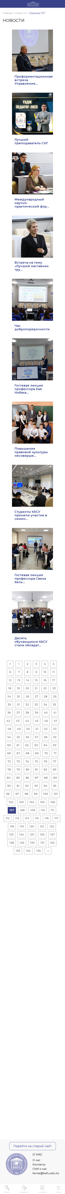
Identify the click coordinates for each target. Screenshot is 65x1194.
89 (55, 777)
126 (42, 834)
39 (36, 712)
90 (9, 785)
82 (45, 769)
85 (18, 777)
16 (45, 680)
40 (46, 712)
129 (22, 842)
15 (36, 680)
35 (54, 704)
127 (52, 834)
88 (46, 777)
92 (27, 785)
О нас (36, 1160)
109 (32, 810)
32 (27, 704)
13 (18, 680)
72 (9, 761)
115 (37, 818)
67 (18, 753)
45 (36, 721)
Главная (8, 13)
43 (18, 721)
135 (38, 850)
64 (45, 745)
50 (28, 729)
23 (54, 688)
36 (9, 712)
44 (27, 721)
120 (32, 826)
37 (18, 712)
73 (18, 761)
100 (45, 794)
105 (42, 802)
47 (55, 721)
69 (37, 753)
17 (53, 680)
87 (36, 777)
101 (56, 794)
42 (8, 721)
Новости (20, 13)
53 (54, 729)
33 (36, 704)
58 (45, 737)
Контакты (39, 1164)
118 (12, 826)
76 (45, 761)
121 (42, 826)
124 (21, 834)
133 (18, 850)
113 (17, 818)
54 (9, 737)
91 (18, 785)
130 (32, 842)
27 (36, 696)
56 (27, 737)
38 (27, 712)
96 (8, 794)
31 (18, 704)
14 (27, 680)
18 (9, 688)
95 (54, 785)
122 (52, 826)
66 (9, 753)
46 (46, 721)
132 (52, 842)
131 (42, 842)
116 (46, 818)
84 (9, 777)
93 (36, 785)
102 (11, 802)
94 (45, 785)
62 (27, 745)
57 (36, 737)
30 (9, 704)
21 (36, 688)
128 (11, 842)
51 (37, 729)
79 (18, 769)
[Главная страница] (33, 4)
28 (45, 696)
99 (36, 794)
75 (36, 761)
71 (55, 753)
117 (56, 818)
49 (19, 729)
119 (22, 826)
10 (44, 672)
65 (54, 745)
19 (18, 688)
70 (46, 753)
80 (27, 769)
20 (27, 688)
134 (28, 850)
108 (22, 810)
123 (11, 834)
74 (27, 761)
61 (18, 745)
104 (31, 802)
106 (52, 802)
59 (54, 737)
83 (54, 769)
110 (43, 810)
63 (36, 745)
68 (27, 753)
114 (27, 818)
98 (26, 794)
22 (45, 688)
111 (52, 810)
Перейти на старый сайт (33, 1146)
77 (54, 761)
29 (54, 696)
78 (9, 769)
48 (9, 729)
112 (8, 818)
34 (45, 704)
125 (32, 834)
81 (36, 769)
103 (21, 802)
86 (27, 777)
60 (9, 745)
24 (9, 696)
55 (18, 737)
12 (10, 680)
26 (27, 696)
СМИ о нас (39, 1168)
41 (54, 712)
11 (53, 672)
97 (17, 794)
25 (18, 696)
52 (46, 729)
